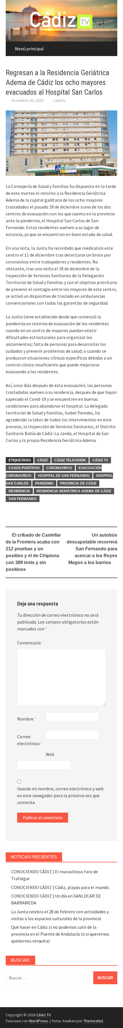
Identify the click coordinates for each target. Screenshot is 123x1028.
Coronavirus (59, 468)
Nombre (26, 719)
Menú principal (29, 48)
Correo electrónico (30, 740)
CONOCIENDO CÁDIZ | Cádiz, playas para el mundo (60, 887)
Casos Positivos (24, 468)
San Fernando (23, 499)
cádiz (42, 460)
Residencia (19, 491)
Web (50, 754)
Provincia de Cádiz (78, 483)
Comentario (30, 643)
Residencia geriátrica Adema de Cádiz (74, 491)
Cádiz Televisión (70, 460)
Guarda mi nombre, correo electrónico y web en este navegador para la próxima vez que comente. (60, 795)
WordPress (38, 1020)
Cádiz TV (100, 460)
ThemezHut (93, 1020)
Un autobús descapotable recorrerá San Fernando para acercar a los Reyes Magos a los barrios (92, 549)
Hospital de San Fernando (64, 476)
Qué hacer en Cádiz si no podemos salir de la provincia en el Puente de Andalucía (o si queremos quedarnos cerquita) (60, 934)
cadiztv (59, 100)
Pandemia (44, 483)
